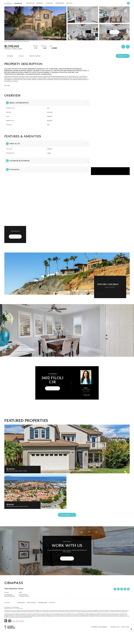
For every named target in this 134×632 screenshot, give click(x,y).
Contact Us (69, 3)
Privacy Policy (125, 627)
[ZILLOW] (125, 589)
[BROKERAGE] (128, 589)
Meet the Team (30, 3)
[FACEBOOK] (114, 589)
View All (114, 32)
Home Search (49, 3)
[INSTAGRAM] (118, 589)
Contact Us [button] (52, 602)
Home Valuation (31, 602)
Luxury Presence (102, 627)
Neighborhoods (59, 3)
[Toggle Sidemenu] (128, 3)
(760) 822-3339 (87, 395)
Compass (47, 610)
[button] (123, 56)
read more (100, 290)
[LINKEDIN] (121, 589)
